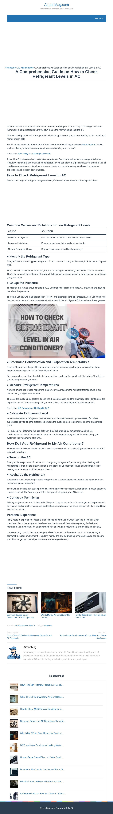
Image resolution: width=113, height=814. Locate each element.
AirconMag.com (56, 5)
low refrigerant (89, 144)
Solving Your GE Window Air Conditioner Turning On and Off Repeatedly (29, 635)
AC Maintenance (21, 625)
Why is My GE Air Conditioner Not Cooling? (55, 616)
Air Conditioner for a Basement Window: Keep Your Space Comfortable (83, 635)
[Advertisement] (56, 44)
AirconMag (30, 647)
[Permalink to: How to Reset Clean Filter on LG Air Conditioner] (90, 602)
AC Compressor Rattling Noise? (33, 408)
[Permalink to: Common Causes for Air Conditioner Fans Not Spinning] (22, 602)
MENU (101, 18)
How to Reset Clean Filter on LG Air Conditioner (90, 616)
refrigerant (48, 625)
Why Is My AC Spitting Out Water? (34, 153)
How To (32, 625)
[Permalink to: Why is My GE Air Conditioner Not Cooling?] (56, 602)
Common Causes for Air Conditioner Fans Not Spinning (20, 616)
